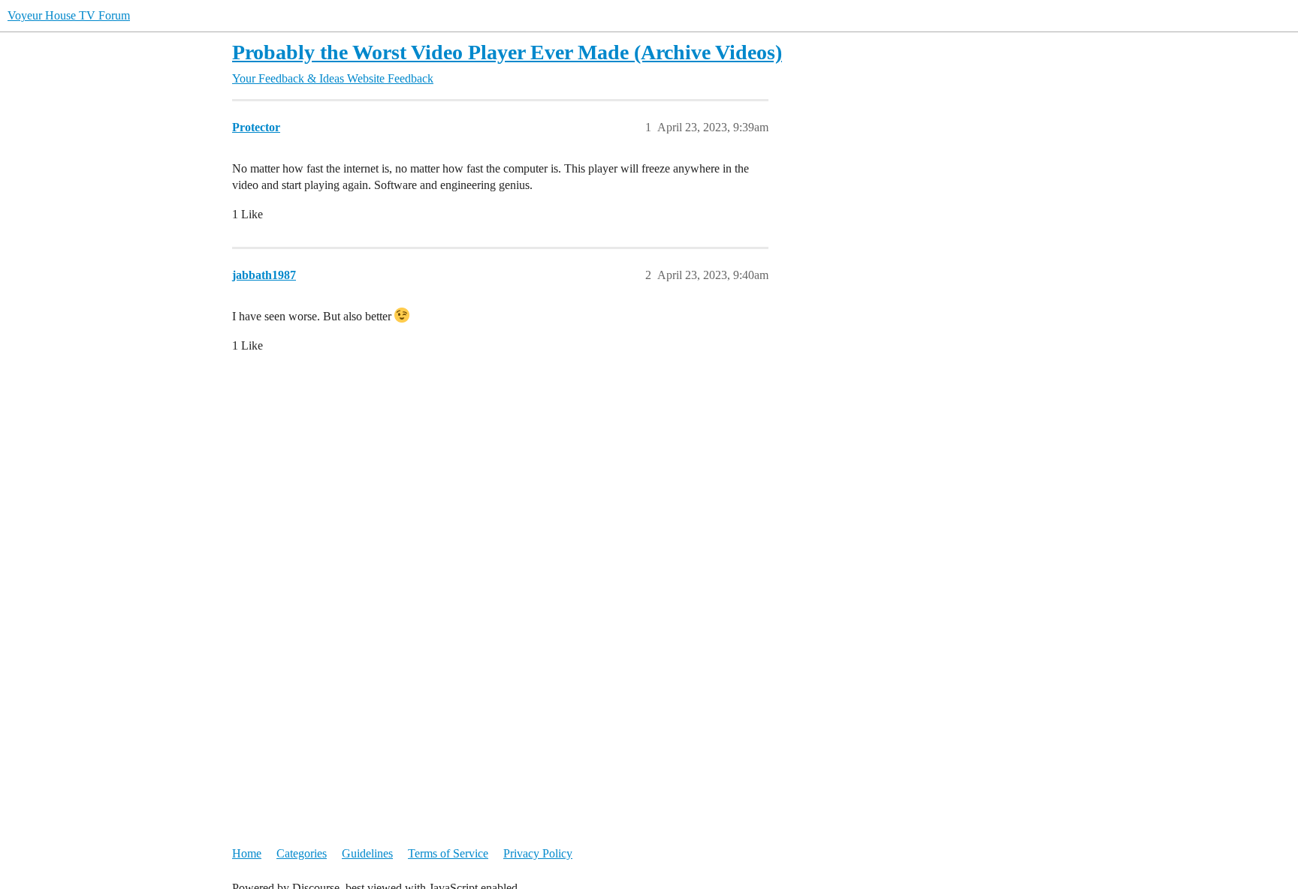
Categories (301, 853)
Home (246, 853)
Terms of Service (448, 853)
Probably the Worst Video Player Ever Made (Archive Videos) (507, 52)
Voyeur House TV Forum (69, 15)
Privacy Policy (537, 853)
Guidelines (367, 853)
